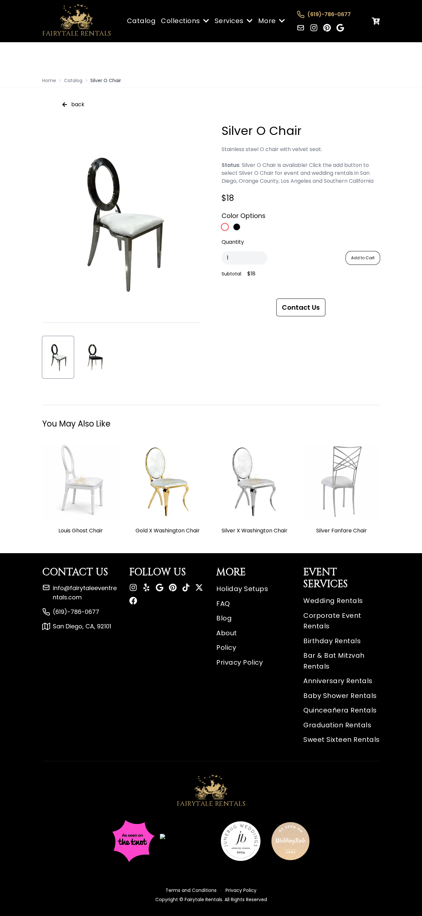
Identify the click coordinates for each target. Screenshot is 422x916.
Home (49, 80)
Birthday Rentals (332, 641)
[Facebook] (133, 601)
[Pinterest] (327, 28)
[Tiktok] (186, 587)
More (267, 20)
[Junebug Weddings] (240, 841)
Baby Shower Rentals (340, 695)
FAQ (223, 603)
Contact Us (301, 307)
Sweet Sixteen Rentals (341, 739)
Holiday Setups (242, 588)
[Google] (340, 28)
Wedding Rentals (333, 600)
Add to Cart (363, 258)
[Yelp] (146, 587)
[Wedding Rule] (290, 841)
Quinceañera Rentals (340, 710)
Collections (180, 20)
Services (229, 20)
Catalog (141, 20)
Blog (224, 618)
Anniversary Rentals (338, 680)
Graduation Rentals (337, 725)
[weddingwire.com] (185, 841)
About (226, 633)
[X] (199, 587)
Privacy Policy (239, 662)
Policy (226, 647)
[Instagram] (314, 28)
